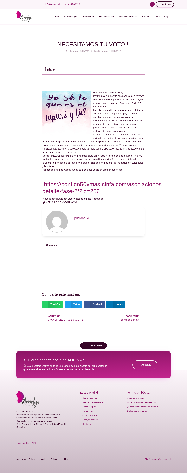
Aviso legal (21, 459)
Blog (166, 16)
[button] (152, 4)
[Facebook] (17, 4)
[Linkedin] (36, 4)
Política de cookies (59, 459)
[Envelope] (41, 435)
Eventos (145, 16)
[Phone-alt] (45, 435)
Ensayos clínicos (106, 16)
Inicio (57, 16)
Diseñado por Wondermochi (158, 459)
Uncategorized (53, 245)
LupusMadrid (80, 218)
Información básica (137, 392)
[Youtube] (27, 4)
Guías (157, 16)
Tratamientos (88, 16)
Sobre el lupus (70, 16)
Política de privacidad (38, 459)
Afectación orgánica (128, 16)
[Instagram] (31, 4)
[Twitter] (22, 4)
